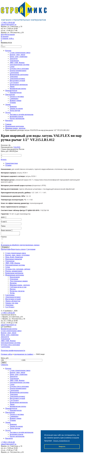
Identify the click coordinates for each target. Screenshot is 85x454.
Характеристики (11, 163)
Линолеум (13, 58)
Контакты (9, 120)
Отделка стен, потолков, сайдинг (17, 269)
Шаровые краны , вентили (20, 285)
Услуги (8, 112)
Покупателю (10, 94)
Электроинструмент (17, 78)
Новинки (13, 106)
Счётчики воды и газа (18, 287)
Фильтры (13, 283)
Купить (3, 159)
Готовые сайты (6, 354)
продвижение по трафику (23, 354)
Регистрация (10, 34)
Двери (12, 86)
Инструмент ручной (17, 80)
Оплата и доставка (17, 96)
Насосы (12, 289)
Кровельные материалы (19, 84)
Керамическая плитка (18, 88)
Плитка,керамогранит (18, 70)
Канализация (15, 277)
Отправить (5, 247)
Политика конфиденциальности (13, 350)
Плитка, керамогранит (13, 271)
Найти (4, 362)
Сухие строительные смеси (20, 52)
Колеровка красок (16, 116)
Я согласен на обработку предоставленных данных (20, 245)
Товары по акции (16, 108)
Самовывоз (14, 98)
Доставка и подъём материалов (21, 114)
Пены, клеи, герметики (18, 56)
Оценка (4, 237)
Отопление (14, 279)
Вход (3, 34)
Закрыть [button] (62, 446)
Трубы (12, 293)
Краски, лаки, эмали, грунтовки (17, 255)
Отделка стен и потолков (19, 68)
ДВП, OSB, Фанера (17, 62)
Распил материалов (17, 118)
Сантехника (14, 72)
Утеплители (14, 60)
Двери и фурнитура (12, 301)
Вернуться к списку (18, 249)
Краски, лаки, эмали (17, 54)
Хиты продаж (15, 110)
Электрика (14, 76)
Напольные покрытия (13, 259)
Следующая (30, 249)
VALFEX (16, 147)
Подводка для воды (17, 291)
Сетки (12, 66)
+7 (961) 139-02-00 (8, 22)
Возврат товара (15, 100)
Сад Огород (14, 82)
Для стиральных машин (19, 281)
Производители (11, 90)
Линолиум (5, 337)
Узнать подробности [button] (61, 441)
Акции (8, 104)
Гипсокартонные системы (19, 64)
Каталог (8, 50)
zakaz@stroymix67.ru (8, 24)
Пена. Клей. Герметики (14, 257)
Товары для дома (11, 303)
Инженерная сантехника (19, 74)
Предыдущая (6, 249)
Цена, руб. (5, 358)
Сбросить (4, 365)
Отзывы (13, 102)
